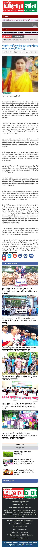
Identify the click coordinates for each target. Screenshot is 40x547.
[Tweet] (9, 256)
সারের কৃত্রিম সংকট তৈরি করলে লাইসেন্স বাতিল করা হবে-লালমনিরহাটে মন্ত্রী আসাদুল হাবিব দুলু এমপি (19, 406)
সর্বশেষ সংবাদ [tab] (20, 445)
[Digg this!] (31, 256)
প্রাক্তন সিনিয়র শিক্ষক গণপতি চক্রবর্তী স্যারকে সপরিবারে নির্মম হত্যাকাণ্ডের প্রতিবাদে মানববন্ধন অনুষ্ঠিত (19, 320)
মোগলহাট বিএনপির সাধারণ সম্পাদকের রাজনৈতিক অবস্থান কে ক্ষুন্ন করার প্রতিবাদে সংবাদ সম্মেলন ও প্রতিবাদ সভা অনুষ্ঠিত (19, 435)
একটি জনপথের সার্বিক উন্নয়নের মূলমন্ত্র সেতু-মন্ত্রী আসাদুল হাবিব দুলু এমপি (24, 472)
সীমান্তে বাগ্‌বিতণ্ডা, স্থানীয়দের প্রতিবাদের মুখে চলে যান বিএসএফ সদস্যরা (19, 377)
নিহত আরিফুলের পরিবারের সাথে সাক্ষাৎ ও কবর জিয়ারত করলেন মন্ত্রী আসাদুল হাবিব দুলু (19, 348)
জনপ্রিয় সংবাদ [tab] (20, 448)
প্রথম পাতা (8, 37)
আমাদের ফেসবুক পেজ (8, 481)
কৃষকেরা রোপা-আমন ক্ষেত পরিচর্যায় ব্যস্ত (22, 453)
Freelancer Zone (27, 545)
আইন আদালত (19, 37)
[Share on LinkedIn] (20, 256)
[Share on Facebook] (4, 256)
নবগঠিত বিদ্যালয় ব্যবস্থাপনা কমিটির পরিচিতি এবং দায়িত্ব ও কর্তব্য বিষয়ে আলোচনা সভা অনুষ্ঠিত (19, 463)
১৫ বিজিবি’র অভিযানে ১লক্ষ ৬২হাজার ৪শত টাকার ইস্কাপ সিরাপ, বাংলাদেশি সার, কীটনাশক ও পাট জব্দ (19, 291)
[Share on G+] (15, 256)
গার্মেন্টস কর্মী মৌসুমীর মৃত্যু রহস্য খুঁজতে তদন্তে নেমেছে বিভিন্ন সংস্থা (20, 47)
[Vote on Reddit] (25, 256)
